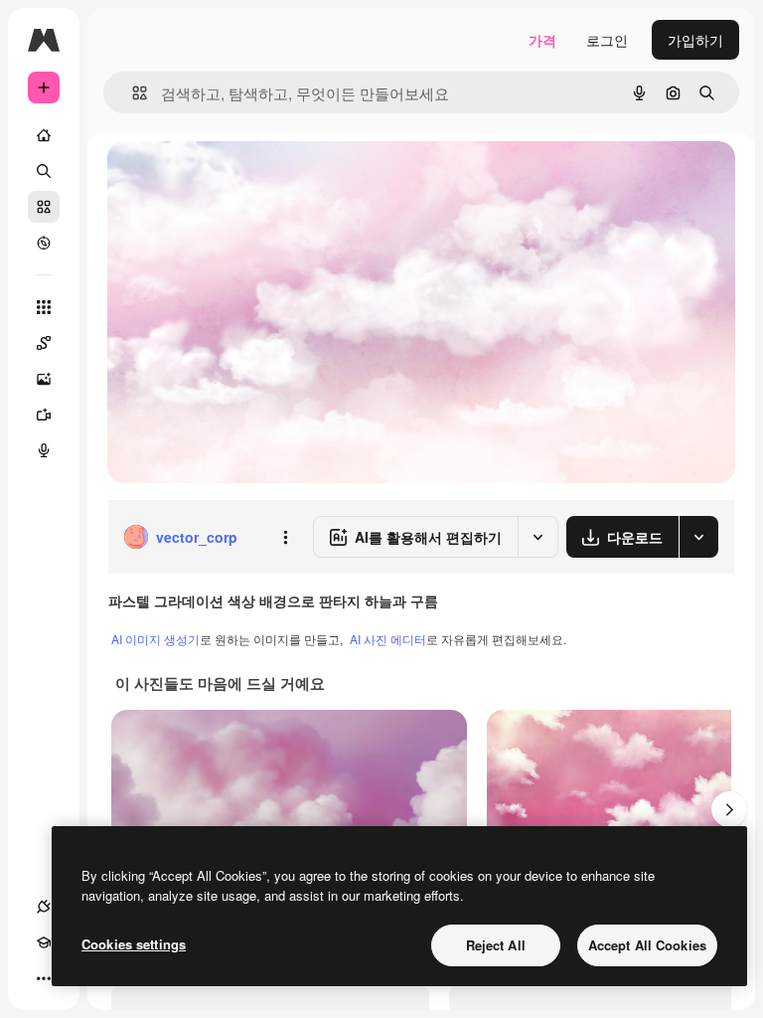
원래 (221, 178)
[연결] (44, 907)
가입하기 (695, 40)
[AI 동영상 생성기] (44, 414)
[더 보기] (44, 978)
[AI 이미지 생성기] (44, 379)
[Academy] (44, 942)
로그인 (607, 40)
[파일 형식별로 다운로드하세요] (698, 537)
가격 (542, 40)
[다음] (729, 809)
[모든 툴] (44, 307)
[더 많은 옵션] (285, 537)
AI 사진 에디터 (388, 638)
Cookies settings (133, 943)
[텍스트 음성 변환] (44, 450)
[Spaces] (44, 343)
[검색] (44, 171)
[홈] (44, 135)
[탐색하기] (44, 242)
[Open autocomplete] (131, 92)
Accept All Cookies (647, 944)
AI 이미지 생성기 (155, 638)
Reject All (496, 944)
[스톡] (44, 207)
